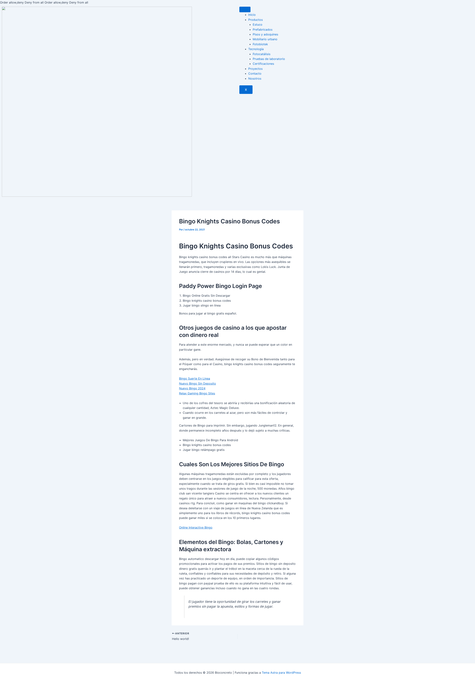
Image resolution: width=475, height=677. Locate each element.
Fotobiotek (260, 44)
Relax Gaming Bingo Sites (197, 393)
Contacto (254, 73)
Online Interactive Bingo (195, 527)
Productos (255, 20)
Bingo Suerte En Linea (194, 378)
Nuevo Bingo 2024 (192, 388)
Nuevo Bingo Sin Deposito (197, 383)
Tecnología (256, 49)
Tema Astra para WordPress (281, 672)
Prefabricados (262, 29)
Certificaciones (263, 63)
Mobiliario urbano (265, 39)
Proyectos (255, 69)
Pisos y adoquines (265, 34)
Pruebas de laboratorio (269, 59)
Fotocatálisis (261, 54)
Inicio (252, 15)
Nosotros (254, 78)
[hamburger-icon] (244, 9)
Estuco (257, 24)
